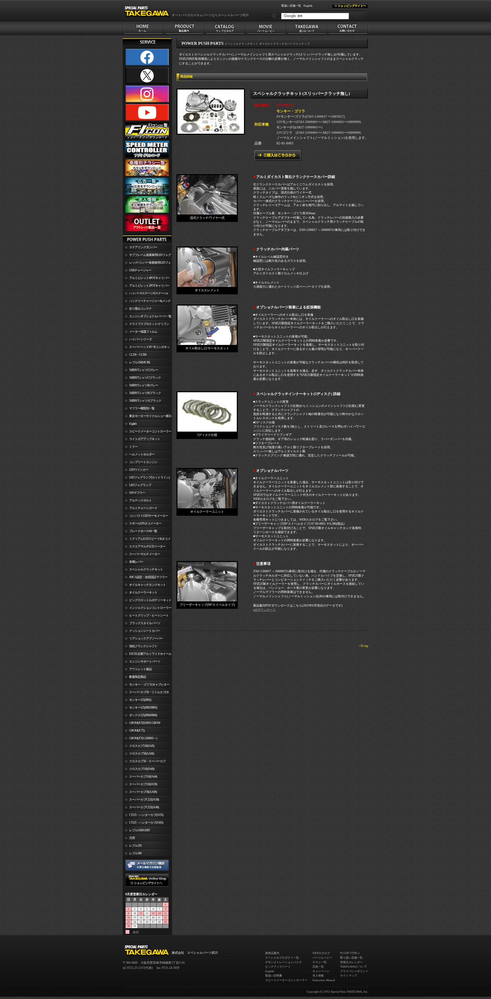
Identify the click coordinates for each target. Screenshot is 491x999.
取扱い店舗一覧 (291, 5)
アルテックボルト (140, 500)
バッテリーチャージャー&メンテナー (147, 302)
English (308, 5)
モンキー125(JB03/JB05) (143, 707)
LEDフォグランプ (140, 485)
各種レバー (136, 562)
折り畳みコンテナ (140, 308)
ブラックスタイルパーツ (144, 623)
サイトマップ (348, 975)
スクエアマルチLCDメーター (147, 546)
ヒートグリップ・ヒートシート (149, 615)
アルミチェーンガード (143, 508)
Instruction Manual (324, 980)
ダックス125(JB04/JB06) (143, 715)
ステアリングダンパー (143, 247)
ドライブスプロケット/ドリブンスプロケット (146, 325)
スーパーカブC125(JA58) (144, 799)
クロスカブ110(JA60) (141, 769)
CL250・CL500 (137, 354)
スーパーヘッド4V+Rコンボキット (146, 348)
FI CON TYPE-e (350, 953)
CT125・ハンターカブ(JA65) (146, 822)
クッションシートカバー (144, 631)
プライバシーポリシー (354, 971)
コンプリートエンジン (143, 462)
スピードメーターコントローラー (150, 431)
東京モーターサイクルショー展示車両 (147, 417)
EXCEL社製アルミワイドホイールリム (147, 655)
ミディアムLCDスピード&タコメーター (146, 540)
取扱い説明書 (273, 975)
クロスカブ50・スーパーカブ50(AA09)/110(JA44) (144, 762)
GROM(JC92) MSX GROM (144, 723)
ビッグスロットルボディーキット (150, 600)
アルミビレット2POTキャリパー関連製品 (146, 286)
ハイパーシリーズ (140, 339)
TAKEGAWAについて (353, 966)
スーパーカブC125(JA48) (144, 807)
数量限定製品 (137, 677)
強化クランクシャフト (143, 646)
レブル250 (135, 845)
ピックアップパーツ (278, 966)
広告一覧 (318, 966)
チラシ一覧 (320, 962)
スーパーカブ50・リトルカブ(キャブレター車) (146, 693)
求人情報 (318, 975)
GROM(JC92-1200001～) (143, 738)
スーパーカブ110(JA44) (143, 776)
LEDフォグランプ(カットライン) (149, 477)
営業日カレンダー (351, 962)
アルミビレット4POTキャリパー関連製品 (146, 279)
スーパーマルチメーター (144, 554)
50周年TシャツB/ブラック (145, 393)
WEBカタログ (321, 953)
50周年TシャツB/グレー (143, 385)
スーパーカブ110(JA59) (143, 784)
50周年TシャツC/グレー (143, 370)
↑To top (363, 646)
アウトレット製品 (140, 669)
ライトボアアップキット (144, 439)
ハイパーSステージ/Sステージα (148, 293)
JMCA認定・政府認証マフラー (148, 577)
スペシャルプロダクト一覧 (282, 957)
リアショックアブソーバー (146, 638)
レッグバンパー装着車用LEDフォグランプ (147, 263)
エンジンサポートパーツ (144, 661)
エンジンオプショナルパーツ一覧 (150, 316)
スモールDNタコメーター (145, 523)
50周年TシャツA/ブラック (145, 400)
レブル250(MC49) (139, 362)
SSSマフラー (137, 493)
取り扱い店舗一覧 (351, 957)
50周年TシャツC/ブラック (145, 377)
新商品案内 (272, 953)
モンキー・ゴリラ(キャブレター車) (146, 685)
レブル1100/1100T (139, 830)
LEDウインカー (138, 470)
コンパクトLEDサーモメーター (148, 516)
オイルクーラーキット (143, 592)
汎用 (132, 838)
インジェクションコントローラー (150, 608)
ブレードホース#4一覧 (143, 531)
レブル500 (135, 853)
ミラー (133, 446)
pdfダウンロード (264, 610)
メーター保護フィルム (143, 331)
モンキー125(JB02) (140, 700)
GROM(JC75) (136, 730)
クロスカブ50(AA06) (141, 753)
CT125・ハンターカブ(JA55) (146, 815)
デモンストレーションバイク (283, 962)
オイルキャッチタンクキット (147, 585)
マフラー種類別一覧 (141, 408)
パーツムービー (322, 957)
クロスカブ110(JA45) (141, 746)
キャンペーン (321, 971)
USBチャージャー (140, 270)
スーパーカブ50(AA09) (143, 792)
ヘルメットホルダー (141, 454)
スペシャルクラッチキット (146, 569)
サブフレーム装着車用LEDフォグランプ (147, 256)
